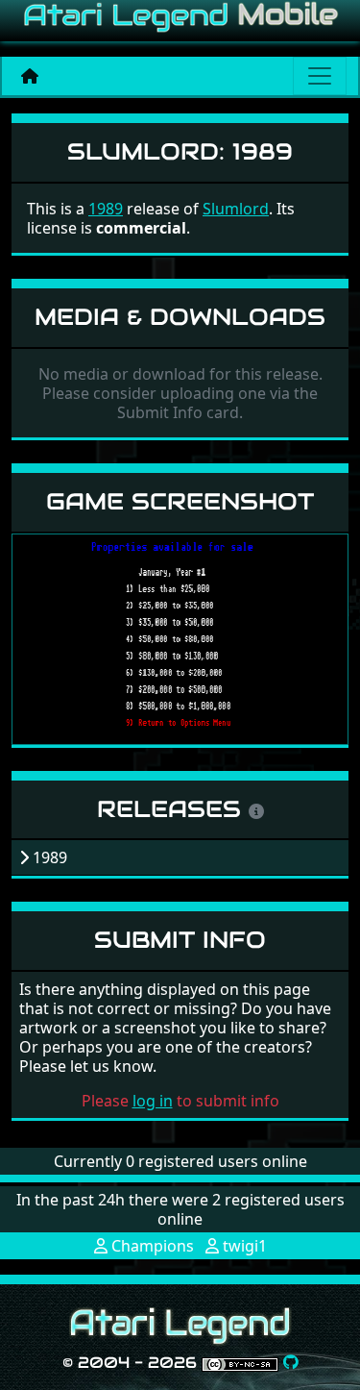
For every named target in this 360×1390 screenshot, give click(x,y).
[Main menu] (320, 76)
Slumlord (236, 208)
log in (152, 1100)
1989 (105, 208)
